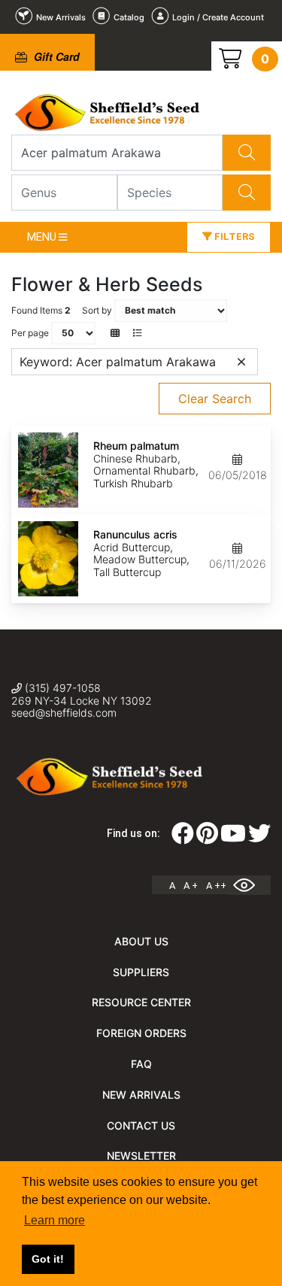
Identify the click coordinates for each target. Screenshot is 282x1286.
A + (190, 885)
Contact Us (141, 1125)
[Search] (247, 153)
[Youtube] (233, 838)
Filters (233, 236)
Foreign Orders (141, 1033)
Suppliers (141, 972)
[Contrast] (250, 885)
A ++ (216, 885)
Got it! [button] (48, 1259)
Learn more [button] (54, 1220)
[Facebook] (182, 838)
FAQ (141, 1063)
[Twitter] (259, 838)
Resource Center (141, 1002)
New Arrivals (141, 1094)
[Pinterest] (207, 838)
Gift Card (55, 56)
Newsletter (141, 1155)
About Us (141, 941)
